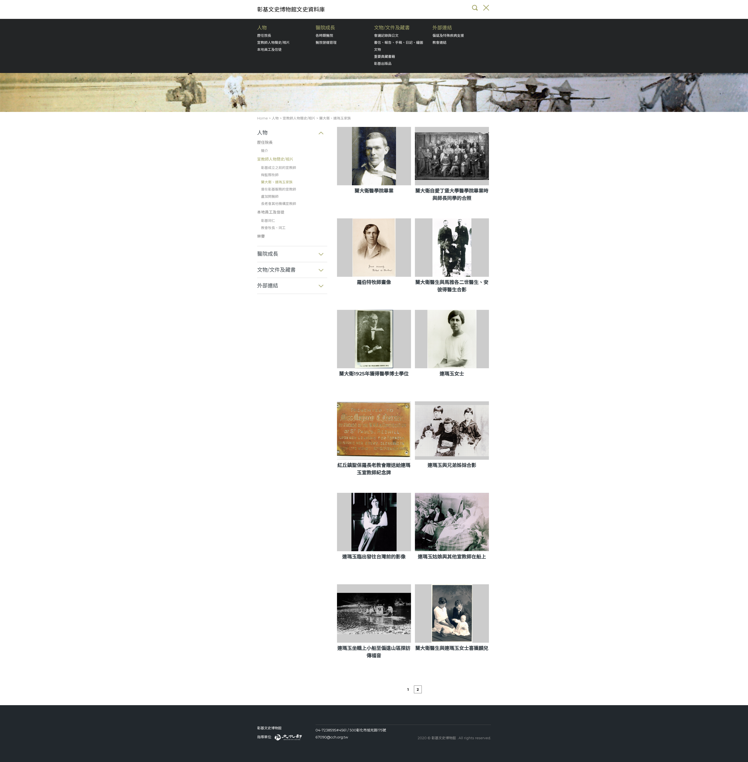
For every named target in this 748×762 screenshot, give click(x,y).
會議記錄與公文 (386, 35)
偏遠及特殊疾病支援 (448, 35)
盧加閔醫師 (270, 196)
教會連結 (439, 42)
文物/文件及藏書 (392, 27)
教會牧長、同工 (273, 228)
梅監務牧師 (270, 175)
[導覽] (486, 8)
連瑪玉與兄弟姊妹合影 (452, 465)
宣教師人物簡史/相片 (273, 42)
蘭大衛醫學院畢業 (374, 191)
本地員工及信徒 (269, 49)
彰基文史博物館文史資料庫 (291, 9)
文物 (377, 49)
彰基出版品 (383, 64)
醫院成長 (325, 27)
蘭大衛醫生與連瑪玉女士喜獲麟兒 (451, 648)
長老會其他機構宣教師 (278, 204)
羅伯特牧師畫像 (374, 282)
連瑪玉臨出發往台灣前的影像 (374, 557)
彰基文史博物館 (269, 728)
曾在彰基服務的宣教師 (278, 189)
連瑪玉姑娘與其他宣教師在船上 (452, 557)
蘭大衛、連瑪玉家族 (335, 118)
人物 (262, 27)
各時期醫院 (324, 35)
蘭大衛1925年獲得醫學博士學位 (374, 374)
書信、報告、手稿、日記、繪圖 (398, 42)
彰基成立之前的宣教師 (278, 168)
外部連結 (442, 27)
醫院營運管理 (326, 42)
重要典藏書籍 (384, 56)
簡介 (264, 151)
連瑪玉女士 (452, 374)
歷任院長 (264, 35)
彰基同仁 (268, 221)
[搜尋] (475, 8)
